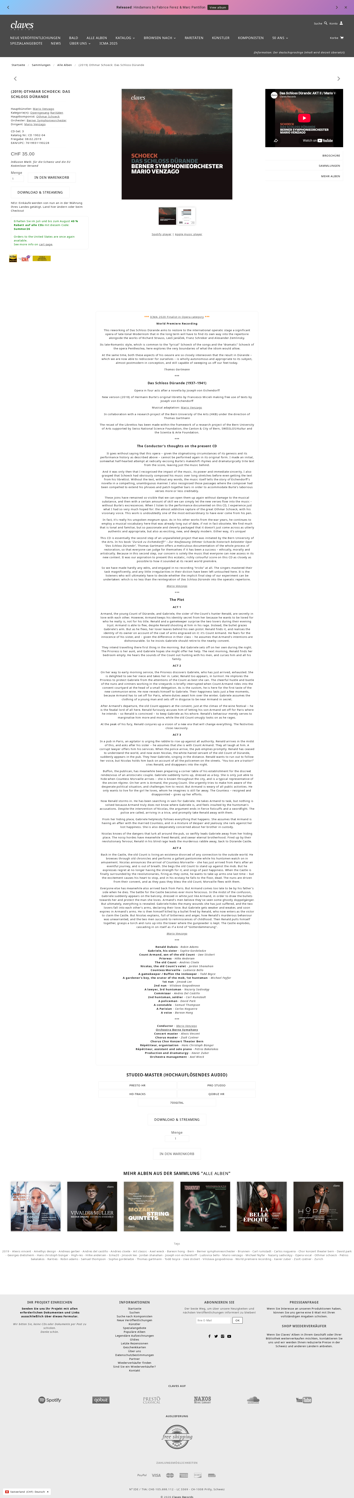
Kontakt (134, 1370)
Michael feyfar (255, 1255)
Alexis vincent (21, 1251)
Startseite (18, 65)
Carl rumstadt (261, 1251)
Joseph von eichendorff (181, 1255)
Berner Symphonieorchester (47, 120)
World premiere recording (253, 1259)
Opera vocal (303, 1255)
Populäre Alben (135, 1332)
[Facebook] (209, 1336)
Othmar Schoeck (48, 116)
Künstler (221, 38)
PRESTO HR (137, 1085)
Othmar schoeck (326, 1255)
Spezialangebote (26, 43)
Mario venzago (232, 1255)
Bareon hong (176, 1251)
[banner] (22, 25)
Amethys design (45, 1251)
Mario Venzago (43, 109)
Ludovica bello (210, 1255)
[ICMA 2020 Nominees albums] (25, 258)
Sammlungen (41, 65)
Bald (73, 38)
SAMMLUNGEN (329, 165)
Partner (134, 1359)
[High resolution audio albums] (13, 258)
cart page (45, 244)
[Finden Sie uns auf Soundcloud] (253, 1399)
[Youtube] (229, 1336)
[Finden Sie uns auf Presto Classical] (151, 1399)
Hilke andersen (96, 1255)
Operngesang (39, 112)
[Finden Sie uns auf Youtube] (304, 1399)
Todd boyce (172, 1259)
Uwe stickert (191, 1259)
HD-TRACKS (137, 1094)
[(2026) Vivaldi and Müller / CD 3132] (92, 1206)
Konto (333, 23)
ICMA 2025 (109, 43)
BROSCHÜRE (331, 155)
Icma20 (114, 1255)
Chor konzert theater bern (316, 1251)
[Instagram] (223, 1336)
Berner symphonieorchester (216, 1251)
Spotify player (162, 234)
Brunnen (244, 1251)
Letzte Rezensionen (134, 1343)
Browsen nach (158, 38)
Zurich (318, 1259)
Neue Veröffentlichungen (35, 38)
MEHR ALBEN (330, 176)
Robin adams (69, 1259)
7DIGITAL (177, 1102)
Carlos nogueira (285, 1251)
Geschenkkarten (134, 1347)
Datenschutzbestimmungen (134, 1355)
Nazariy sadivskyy (280, 1255)
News (56, 43)
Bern (191, 1251)
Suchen (134, 1312)
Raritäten (194, 38)
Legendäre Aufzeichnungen (134, 1335)
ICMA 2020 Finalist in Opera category (177, 317)
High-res (77, 1255)
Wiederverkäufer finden (135, 1362)
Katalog (124, 38)
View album (218, 7)
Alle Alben (97, 38)
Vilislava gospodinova (218, 1259)
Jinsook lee (129, 1255)
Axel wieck (157, 1251)
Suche (318, 23)
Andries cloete (120, 1251)
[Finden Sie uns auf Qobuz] (101, 1399)
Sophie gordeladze (121, 1259)
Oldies (134, 1339)
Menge (16, 172)
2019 (5, 1251)
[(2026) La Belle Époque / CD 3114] (262, 1206)
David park (344, 1251)
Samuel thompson (93, 1259)
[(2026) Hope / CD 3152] (318, 1206)
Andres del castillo (95, 1251)
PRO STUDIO (216, 1085)
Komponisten (251, 38)
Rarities (52, 1259)
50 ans (279, 38)
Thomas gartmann (149, 1259)
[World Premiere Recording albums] (41, 258)
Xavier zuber (282, 1259)
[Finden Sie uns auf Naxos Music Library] (202, 1399)
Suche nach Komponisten (134, 1316)
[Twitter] (216, 1336)
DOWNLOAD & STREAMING (40, 192)
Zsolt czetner (303, 1259)
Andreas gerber (69, 1251)
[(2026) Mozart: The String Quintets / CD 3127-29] (148, 1206)
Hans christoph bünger (52, 1255)
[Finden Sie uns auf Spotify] (50, 1399)
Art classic (140, 1251)
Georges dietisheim (21, 1255)
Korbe (334, 38)
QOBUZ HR (216, 1094)
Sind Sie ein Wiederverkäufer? (134, 1366)
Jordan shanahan (150, 1255)
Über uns (79, 43)
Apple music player (188, 234)
